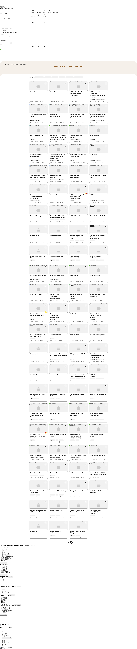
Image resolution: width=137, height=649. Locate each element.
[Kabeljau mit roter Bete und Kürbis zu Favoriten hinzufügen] (106, 286)
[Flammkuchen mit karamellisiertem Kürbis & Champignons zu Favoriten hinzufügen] (106, 345)
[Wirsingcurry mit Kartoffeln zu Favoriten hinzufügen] (65, 167)
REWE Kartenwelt (5, 642)
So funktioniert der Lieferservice (7, 589)
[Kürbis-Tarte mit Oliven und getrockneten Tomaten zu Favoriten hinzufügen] (65, 345)
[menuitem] (33, 11)
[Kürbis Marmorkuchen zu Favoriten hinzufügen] (86, 207)
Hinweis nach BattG (5, 635)
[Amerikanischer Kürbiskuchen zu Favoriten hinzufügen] (86, 167)
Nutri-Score (4, 612)
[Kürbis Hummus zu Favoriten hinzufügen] (106, 186)
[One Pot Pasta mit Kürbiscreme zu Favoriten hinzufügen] (106, 247)
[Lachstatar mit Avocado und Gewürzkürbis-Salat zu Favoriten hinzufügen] (45, 167)
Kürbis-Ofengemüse (5, 559)
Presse (3, 601)
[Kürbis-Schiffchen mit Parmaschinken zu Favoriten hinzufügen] (106, 405)
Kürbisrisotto (4, 551)
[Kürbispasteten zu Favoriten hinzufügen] (106, 267)
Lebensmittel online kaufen (6, 588)
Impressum (4, 632)
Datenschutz (4, 631)
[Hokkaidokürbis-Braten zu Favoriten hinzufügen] (45, 447)
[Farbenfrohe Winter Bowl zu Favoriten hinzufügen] (86, 447)
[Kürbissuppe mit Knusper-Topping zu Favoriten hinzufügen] (45, 106)
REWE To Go (4, 641)
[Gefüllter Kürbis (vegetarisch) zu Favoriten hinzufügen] (65, 286)
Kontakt (3, 602)
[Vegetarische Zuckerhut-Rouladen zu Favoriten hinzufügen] (65, 385)
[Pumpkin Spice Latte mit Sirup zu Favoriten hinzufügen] (86, 385)
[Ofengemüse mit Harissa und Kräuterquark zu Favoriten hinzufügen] (45, 385)
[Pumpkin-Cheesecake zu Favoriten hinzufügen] (45, 366)
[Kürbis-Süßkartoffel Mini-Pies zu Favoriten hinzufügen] (45, 247)
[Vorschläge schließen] (1, 44)
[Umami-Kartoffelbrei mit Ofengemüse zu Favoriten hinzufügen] (86, 522)
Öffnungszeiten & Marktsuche (7, 610)
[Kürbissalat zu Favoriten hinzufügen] (106, 146)
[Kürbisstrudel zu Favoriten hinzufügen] (106, 127)
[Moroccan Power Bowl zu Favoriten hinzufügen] (65, 267)
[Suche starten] (11, 43)
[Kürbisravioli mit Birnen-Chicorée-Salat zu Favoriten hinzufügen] (86, 501)
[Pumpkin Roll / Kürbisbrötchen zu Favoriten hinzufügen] (65, 106)
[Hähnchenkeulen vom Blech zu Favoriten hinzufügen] (106, 426)
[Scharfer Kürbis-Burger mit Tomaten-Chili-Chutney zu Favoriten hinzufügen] (106, 305)
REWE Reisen (4, 640)
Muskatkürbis (4, 569)
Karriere (3, 599)
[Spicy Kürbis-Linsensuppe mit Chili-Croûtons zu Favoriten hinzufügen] (45, 326)
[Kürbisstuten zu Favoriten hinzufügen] (86, 267)
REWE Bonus (4, 581)
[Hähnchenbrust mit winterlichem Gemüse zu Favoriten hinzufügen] (45, 305)
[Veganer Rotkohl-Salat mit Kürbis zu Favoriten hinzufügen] (65, 426)
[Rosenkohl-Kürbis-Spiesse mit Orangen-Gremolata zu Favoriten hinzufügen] (65, 207)
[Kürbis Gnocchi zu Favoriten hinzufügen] (45, 226)
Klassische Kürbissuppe (6, 549)
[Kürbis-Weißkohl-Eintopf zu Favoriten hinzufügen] (65, 447)
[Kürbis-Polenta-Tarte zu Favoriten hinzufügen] (65, 501)
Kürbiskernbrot (4, 552)
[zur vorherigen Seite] (62, 542)
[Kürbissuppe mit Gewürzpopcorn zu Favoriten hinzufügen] (86, 247)
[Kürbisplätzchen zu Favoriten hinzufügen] (65, 405)
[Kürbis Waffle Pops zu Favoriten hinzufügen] (45, 207)
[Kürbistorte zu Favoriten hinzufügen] (45, 522)
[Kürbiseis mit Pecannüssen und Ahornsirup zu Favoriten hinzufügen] (45, 267)
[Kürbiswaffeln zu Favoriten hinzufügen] (65, 186)
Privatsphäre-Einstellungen (6, 634)
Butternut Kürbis (5, 567)
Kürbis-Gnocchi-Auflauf (6, 555)
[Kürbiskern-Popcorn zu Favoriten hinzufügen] (65, 247)
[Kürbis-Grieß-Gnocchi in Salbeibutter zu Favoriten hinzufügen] (45, 482)
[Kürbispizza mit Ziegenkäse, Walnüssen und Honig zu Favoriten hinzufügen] (45, 426)
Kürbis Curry (4, 550)
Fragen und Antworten (6, 607)
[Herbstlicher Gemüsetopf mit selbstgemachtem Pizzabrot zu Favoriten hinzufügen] (106, 106)
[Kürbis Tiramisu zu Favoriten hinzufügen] (65, 83)
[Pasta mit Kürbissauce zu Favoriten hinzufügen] (45, 127)
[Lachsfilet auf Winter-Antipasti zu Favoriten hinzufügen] (106, 482)
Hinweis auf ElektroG (6, 636)
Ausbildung (4, 600)
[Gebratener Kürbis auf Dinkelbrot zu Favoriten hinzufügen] (86, 405)
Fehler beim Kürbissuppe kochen (7, 572)
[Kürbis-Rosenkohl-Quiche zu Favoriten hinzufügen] (86, 464)
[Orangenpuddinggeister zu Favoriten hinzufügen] (106, 326)
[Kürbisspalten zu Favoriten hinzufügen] (86, 326)
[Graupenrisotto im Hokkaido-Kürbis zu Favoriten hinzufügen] (65, 522)
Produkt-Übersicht (5, 591)
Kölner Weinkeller (5, 621)
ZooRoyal (4, 620)
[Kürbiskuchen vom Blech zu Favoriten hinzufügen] (106, 447)
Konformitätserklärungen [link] (6, 637)
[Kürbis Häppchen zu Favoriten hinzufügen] (65, 226)
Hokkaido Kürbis (5, 566)
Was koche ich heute (5, 611)
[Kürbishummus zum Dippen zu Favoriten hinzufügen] (106, 366)
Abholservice (4, 590)
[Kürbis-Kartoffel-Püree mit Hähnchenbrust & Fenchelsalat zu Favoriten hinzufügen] (86, 83)
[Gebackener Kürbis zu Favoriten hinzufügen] (45, 286)
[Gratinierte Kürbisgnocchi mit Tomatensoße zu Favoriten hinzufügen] (45, 501)
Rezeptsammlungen (14, 64)
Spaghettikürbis (4, 568)
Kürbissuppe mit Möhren (6, 553)
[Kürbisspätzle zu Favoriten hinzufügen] (65, 464)
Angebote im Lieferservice (6, 580)
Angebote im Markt (5, 579)
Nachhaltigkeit (4, 597)
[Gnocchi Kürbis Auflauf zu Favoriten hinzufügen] (106, 207)
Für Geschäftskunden (5, 592)
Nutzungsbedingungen (6, 633)
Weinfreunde (4, 643)
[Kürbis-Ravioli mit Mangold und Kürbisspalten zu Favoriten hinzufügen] (65, 305)
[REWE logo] (1, 25)
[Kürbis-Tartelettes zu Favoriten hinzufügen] (45, 464)
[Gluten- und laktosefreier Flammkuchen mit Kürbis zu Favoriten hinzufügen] (65, 127)
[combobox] (5, 43)
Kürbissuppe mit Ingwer (6, 554)
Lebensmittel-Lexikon (6, 608)
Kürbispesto (4, 560)
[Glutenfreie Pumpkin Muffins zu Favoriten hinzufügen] (86, 127)
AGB (3, 630)
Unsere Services (5, 582)
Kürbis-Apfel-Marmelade (6, 558)
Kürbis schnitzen (5, 571)
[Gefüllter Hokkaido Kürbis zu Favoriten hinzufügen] (106, 385)
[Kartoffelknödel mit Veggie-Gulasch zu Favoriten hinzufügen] (45, 146)
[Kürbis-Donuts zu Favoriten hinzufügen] (86, 305)
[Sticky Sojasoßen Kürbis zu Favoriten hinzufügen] (86, 345)
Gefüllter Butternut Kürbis (6, 557)
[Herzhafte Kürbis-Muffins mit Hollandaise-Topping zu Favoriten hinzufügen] (106, 464)
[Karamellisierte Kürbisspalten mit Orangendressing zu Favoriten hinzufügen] (86, 426)
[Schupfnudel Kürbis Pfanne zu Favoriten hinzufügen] (86, 286)
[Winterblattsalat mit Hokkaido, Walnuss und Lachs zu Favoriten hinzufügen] (86, 226)
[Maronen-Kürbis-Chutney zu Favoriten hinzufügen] (65, 482)
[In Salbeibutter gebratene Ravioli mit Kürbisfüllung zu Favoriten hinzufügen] (86, 366)
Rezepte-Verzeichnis (5, 609)
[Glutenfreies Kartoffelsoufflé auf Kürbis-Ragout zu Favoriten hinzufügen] (45, 186)
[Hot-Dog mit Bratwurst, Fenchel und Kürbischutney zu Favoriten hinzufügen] (106, 226)
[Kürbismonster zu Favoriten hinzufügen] (45, 345)
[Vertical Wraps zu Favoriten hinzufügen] (45, 83)
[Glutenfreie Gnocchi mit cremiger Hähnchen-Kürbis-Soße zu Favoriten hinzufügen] (65, 146)
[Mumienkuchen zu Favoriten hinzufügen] (65, 366)
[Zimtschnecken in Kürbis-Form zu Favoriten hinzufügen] (106, 167)
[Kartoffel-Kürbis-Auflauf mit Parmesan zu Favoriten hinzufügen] (86, 146)
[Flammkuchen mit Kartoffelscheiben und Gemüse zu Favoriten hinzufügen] (106, 501)
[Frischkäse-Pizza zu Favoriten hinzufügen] (65, 326)
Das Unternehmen (5, 598)
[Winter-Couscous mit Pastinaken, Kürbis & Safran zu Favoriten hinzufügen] (45, 405)
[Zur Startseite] (3, 1)
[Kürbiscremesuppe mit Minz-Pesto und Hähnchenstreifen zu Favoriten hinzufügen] (86, 186)
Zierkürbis (4, 570)
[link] (69, 28)
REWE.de (7, 64)
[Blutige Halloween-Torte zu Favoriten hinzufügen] (86, 482)
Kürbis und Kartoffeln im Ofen (7, 556)
